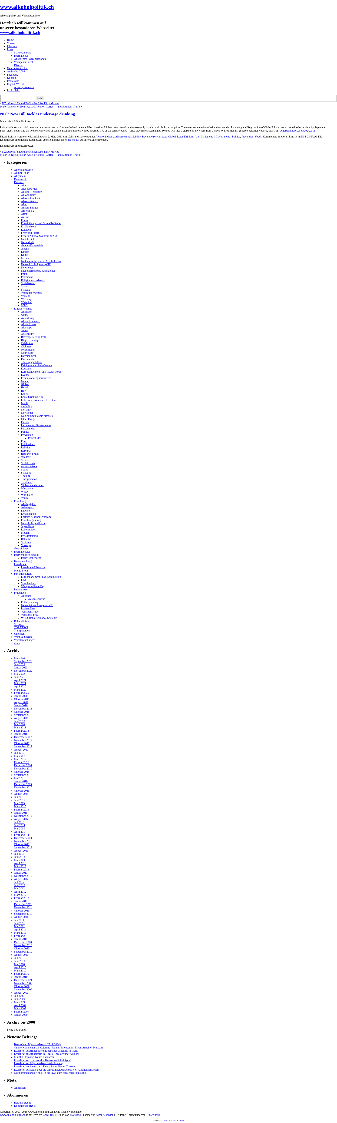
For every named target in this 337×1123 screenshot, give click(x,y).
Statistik (25, 289)
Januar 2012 (21, 901)
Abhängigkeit (28, 504)
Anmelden (20, 1087)
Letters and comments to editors (38, 400)
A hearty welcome (24, 87)
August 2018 (21, 718)
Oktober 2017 (21, 743)
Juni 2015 (19, 800)
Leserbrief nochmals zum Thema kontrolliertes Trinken (44, 1066)
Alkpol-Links (21, 172)
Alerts (24, 330)
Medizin (25, 532)
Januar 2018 (21, 733)
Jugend (25, 248)
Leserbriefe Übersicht (33, 567)
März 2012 (20, 894)
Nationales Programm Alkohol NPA (41, 261)
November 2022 (23, 670)
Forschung (20, 501)
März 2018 (20, 727)
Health (24, 387)
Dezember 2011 (23, 904)
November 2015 (23, 787)
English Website (16, 84)
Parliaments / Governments (216, 136)
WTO (24, 305)
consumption (28, 349)
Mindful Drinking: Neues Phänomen (34, 1056)
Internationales (22, 551)
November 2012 (23, 875)
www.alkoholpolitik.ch (27, 7)
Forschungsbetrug (31, 520)
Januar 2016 (21, 781)
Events (25, 374)
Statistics (26, 472)
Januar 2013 (21, 872)
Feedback (12, 74)
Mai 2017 (19, 755)
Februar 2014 (21, 834)
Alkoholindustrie (23, 169)
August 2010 (21, 954)
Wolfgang (75, 1114)
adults (24, 314)
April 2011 (20, 929)
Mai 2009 (19, 1002)
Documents (27, 359)
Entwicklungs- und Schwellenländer (41, 223)
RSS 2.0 (305, 136)
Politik (24, 273)
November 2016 (23, 768)
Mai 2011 (19, 926)
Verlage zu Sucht (23, 61)
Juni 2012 (19, 885)
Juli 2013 (19, 853)
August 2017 (21, 749)
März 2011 (20, 932)
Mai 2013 (19, 860)
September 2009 (23, 989)
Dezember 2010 (23, 942)
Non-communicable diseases (37, 415)
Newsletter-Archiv (17, 68)
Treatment (26, 482)
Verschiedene (28, 583)
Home (10, 39)
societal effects (29, 466)
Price (24, 441)
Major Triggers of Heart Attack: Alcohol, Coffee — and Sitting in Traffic (40, 106)
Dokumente (20, 179)
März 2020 (20, 689)
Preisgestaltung (29, 535)
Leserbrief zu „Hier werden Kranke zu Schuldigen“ (42, 1060)
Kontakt (11, 77)
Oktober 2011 (21, 910)
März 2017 (20, 759)
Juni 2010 (19, 961)
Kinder (25, 251)
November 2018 (23, 708)
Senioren (26, 542)
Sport (24, 286)
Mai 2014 (19, 828)
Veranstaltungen (23, 636)
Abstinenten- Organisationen (30, 58)
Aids (23, 185)
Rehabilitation (21, 621)
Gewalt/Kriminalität (32, 245)
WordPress (48, 1114)
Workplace (27, 494)
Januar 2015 (21, 812)
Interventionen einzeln (26, 554)
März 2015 (20, 806)
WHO (24, 491)
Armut (24, 213)
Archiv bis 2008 (16, 71)
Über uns (12, 46)
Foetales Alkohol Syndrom (36, 516)
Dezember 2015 (23, 784)
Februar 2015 (21, 809)
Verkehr (25, 295)
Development (28, 355)
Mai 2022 (19, 673)
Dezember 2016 (23, 765)
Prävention (20, 592)
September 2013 (23, 847)
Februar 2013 (21, 869)
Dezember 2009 (23, 980)
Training (25, 475)
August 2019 (21, 702)
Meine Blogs (21, 570)
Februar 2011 (21, 935)
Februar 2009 (21, 1011)
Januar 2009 (21, 1014)
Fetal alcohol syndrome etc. (36, 377)
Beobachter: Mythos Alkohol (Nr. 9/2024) (37, 1044)
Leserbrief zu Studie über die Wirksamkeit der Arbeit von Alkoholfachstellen (56, 1069)
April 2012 (20, 891)
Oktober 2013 (21, 844)
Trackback (73, 139)
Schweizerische (22, 52)
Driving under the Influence (36, 365)
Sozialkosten (28, 283)
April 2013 (20, 863)
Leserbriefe (20, 564)
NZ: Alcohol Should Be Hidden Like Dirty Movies (30, 103)
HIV (23, 390)
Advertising (27, 318)
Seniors (25, 460)
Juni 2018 (19, 721)
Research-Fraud (30, 453)
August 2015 (21, 793)
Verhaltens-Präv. (30, 611)
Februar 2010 (21, 973)
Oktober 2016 (21, 771)
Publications (28, 444)
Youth (258, 136)
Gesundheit (27, 242)
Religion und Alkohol (33, 280)
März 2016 (20, 777)
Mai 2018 (19, 724)
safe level (26, 456)
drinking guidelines (31, 362)
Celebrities (27, 343)
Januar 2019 (21, 705)
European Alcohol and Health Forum (41, 371)
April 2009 (20, 1005)
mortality (26, 409)
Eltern (24, 220)
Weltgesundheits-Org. (33, 586)
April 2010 (20, 967)
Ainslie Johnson (105, 1114)
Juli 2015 (19, 796)
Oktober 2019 (21, 699)
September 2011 (23, 913)
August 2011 (21, 916)
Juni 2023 (19, 664)
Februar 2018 (21, 730)
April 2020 (20, 686)
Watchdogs (27, 488)
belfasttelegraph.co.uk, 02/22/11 (297, 130)
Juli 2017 (19, 752)
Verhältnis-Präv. (30, 614)
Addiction (26, 311)
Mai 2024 (19, 658)
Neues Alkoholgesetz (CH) (36, 264)
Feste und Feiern (30, 232)
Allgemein (121, 136)
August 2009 (21, 992)
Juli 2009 (19, 995)
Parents (25, 422)
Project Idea (34, 437)
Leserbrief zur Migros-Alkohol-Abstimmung (38, 1063)
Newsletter (27, 267)
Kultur (24, 254)
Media (24, 403)
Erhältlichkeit (28, 226)
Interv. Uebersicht (31, 557)
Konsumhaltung (23, 561)
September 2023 (23, 661)
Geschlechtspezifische (33, 523)
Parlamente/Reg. (23, 573)
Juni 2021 (19, 676)
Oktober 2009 (21, 986)
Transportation (29, 479)
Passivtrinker (21, 589)
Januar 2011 (20, 938)
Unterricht (19, 633)
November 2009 (23, 983)
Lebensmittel (28, 529)
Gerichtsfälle (28, 239)
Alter (24, 204)
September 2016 (23, 774)
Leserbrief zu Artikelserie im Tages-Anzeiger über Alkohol (46, 1053)
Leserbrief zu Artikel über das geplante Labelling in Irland (46, 1050)
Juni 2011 (19, 923)
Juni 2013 (19, 856)
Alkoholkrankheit (31, 198)
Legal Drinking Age (188, 136)
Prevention (247, 136)
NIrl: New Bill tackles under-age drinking (37, 114)
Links (10, 49)
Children (26, 346)
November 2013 (23, 841)
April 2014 (20, 831)
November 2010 (23, 945)
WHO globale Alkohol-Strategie (39, 617)
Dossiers (19, 182)
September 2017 (23, 746)
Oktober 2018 (21, 711)
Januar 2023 (21, 667)
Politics (236, 136)
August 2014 (21, 819)
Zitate (17, 643)
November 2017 (23, 740)
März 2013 (20, 866)
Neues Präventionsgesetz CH (37, 605)
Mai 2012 (19, 888)
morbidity (26, 406)
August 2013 (21, 850)
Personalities (28, 428)
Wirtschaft (26, 302)
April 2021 (20, 680)
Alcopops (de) (29, 188)
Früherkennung (29, 602)
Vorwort (11, 43)
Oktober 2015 (21, 790)
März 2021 (20, 683)
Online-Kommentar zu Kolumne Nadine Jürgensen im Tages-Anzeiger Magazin (58, 1047)
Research (26, 450)
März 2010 (20, 970)
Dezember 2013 (23, 837)
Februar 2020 (21, 692)
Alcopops (26, 327)
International (21, 55)
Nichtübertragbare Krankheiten (38, 270)
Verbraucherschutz (31, 292)
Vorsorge (26, 545)
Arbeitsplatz (27, 210)
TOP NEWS (21, 627)
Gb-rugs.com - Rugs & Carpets (173, 1120)
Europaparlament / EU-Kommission (41, 576)
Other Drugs (28, 419)
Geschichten (21, 548)
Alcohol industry (104, 136)
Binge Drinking (29, 340)
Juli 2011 (19, 920)
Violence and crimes (32, 485)
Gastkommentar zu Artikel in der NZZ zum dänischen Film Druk (50, 1072)
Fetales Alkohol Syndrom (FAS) (39, 235)
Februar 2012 (21, 897)
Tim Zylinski (153, 1114)
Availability (134, 136)
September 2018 (23, 714)
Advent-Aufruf (36, 598)
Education (26, 368)
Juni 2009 (19, 998)
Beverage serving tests (154, 136)
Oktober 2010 (21, 948)
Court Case (27, 352)
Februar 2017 (21, 762)
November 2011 (23, 907)
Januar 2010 (21, 976)
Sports (24, 469)
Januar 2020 (21, 695)
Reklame (26, 538)
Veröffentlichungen (24, 639)
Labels (24, 393)
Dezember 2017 (23, 736)
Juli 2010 (19, 957)
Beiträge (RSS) (22, 1102)
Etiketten (26, 229)
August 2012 (21, 878)
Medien (25, 258)
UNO (24, 580)
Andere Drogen (29, 207)
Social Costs (28, 463)
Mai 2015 (19, 803)
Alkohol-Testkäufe (31, 191)
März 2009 (20, 1008)
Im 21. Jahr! (13, 90)
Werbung (26, 299)
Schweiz (19, 624)
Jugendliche (27, 526)
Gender (25, 381)
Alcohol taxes (28, 324)
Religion (26, 447)
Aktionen (26, 595)
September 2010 (23, 951)
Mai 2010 (19, 964)
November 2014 (23, 815)
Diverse (18, 65)
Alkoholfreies (28, 194)
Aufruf (25, 217)
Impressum (13, 80)
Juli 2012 (19, 882)
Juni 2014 (19, 825)
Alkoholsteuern (29, 201)
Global (172, 136)
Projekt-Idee (28, 608)
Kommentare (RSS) (25, 1105)
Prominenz (27, 276)
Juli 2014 (19, 822)
